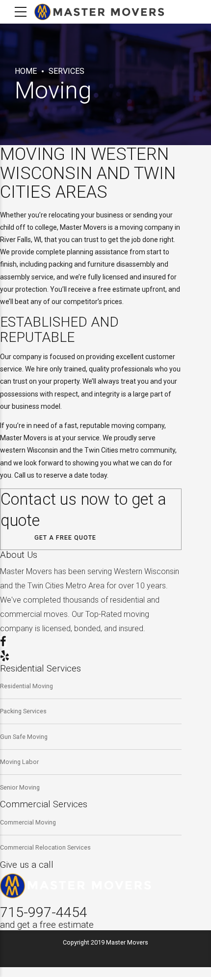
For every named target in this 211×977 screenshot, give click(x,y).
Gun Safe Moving (24, 736)
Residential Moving (26, 686)
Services (66, 71)
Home (26, 71)
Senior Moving (20, 787)
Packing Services (23, 711)
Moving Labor (19, 761)
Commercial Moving (28, 822)
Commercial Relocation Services (45, 847)
